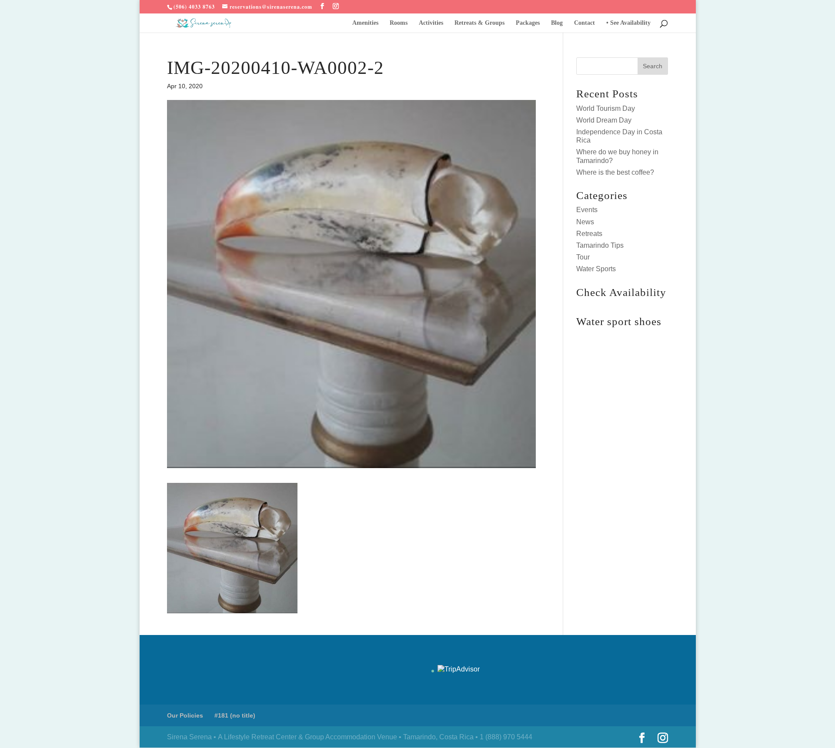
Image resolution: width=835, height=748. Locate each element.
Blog (557, 23)
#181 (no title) (234, 715)
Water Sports (596, 269)
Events (587, 209)
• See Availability (628, 23)
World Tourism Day (605, 108)
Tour (583, 257)
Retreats (589, 233)
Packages (528, 23)
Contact (584, 23)
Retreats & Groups (479, 23)
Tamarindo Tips (600, 245)
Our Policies (185, 715)
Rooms (398, 23)
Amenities (365, 23)
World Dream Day (603, 120)
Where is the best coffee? (615, 172)
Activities (431, 23)
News (585, 222)
